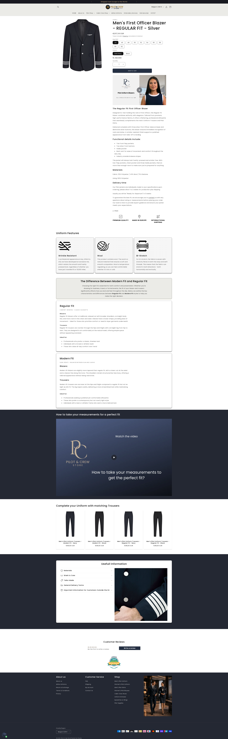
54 (147, 42)
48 (128, 42)
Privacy (58, 694)
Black (128, 53)
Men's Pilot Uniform (121, 681)
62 (122, 46)
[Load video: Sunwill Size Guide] (114, 457)
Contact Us (89, 690)
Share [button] (116, 211)
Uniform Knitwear (120, 697)
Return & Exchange (62, 687)
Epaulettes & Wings (121, 700)
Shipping (125, 36)
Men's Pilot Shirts (120, 687)
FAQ (86, 681)
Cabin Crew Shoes (121, 694)
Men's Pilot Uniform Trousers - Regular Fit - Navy (128, 542)
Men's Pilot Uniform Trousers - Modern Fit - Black (99, 542)
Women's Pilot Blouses (122, 690)
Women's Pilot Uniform (122, 684)
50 (135, 42)
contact (152, 198)
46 (122, 42)
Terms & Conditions (62, 690)
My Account (89, 687)
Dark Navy (118, 53)
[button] (58, 7)
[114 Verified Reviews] (114, 669)
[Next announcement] (136, 1)
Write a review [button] (129, 648)
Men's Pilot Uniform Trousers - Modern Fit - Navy (70, 542)
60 (115, 46)
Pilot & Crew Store (66, 738)
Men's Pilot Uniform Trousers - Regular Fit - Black (157, 542)
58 (160, 42)
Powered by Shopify (76, 738)
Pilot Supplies (119, 703)
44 (115, 42)
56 (154, 42)
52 (141, 42)
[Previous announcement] (91, 1)
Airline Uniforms (61, 684)
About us (59, 681)
